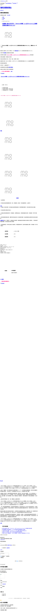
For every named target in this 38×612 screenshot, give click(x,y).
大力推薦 (2, 279)
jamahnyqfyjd (2, 539)
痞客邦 (8, 545)
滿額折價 (2, 220)
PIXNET (11, 598)
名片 (3, 19)
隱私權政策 (24, 598)
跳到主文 (2, 10)
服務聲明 (28, 598)
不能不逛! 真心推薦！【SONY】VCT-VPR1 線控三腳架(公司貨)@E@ (14, 530)
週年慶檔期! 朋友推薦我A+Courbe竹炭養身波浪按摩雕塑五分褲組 (13, 529)
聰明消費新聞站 (5, 7)
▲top (1, 549)
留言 (11, 545)
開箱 (1, 130)
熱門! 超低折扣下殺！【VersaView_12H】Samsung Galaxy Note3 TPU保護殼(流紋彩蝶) (17, 528)
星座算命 (8, 547)
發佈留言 (2, 557)
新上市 (1, 480)
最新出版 (16, 50)
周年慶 (5, 52)
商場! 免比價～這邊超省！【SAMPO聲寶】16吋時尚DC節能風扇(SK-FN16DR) (16, 533)
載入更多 (2, 551)
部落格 (3, 18)
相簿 (3, 17)
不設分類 (8, 15)
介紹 (11, 71)
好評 (1, 523)
